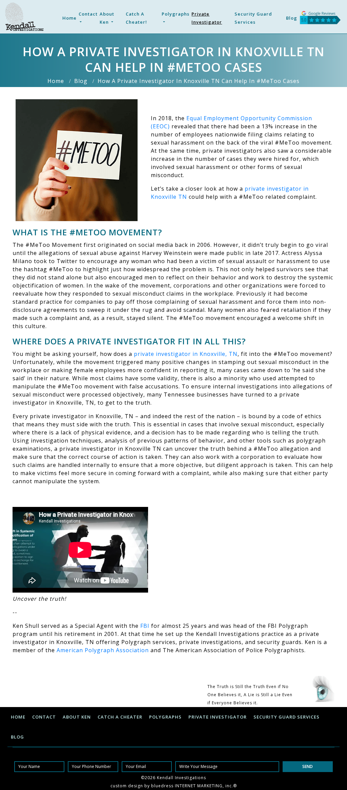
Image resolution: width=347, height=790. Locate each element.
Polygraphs (175, 14)
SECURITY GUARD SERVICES (286, 717)
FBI (144, 625)
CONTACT (44, 717)
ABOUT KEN (77, 717)
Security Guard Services (253, 18)
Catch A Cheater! (136, 18)
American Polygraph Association (103, 650)
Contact (88, 14)
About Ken (107, 18)
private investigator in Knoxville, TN (186, 354)
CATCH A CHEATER (120, 717)
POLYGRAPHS (165, 717)
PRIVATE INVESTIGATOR (217, 717)
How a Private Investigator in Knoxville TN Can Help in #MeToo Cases (199, 81)
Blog (291, 18)
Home (69, 18)
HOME (18, 717)
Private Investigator (206, 18)
